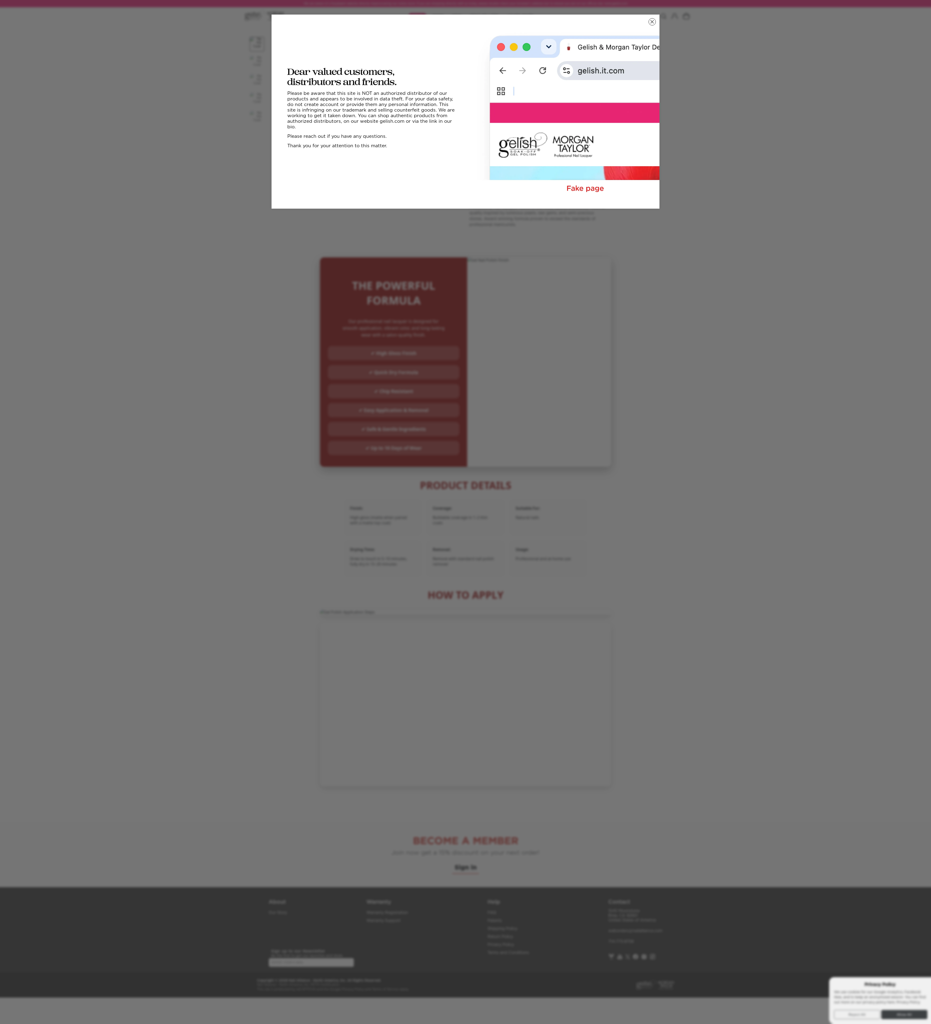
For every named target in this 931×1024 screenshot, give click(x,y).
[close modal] (652, 21)
